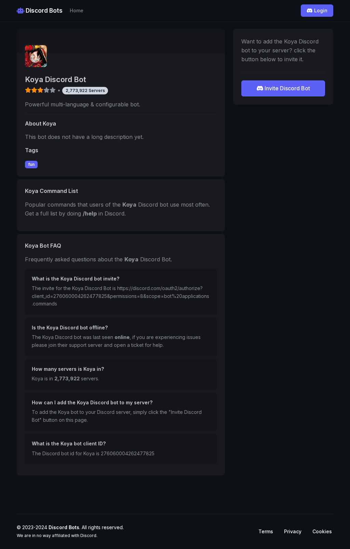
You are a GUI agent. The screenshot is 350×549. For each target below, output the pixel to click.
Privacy (292, 531)
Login (320, 10)
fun (31, 164)
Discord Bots (43, 10)
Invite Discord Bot (286, 88)
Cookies (322, 531)
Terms (265, 531)
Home (76, 10)
